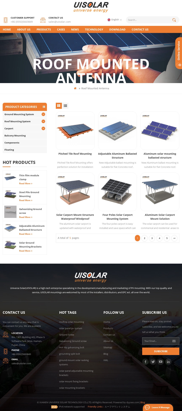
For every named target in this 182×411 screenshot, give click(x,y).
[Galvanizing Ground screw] (10, 212)
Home (7, 29)
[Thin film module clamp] (10, 178)
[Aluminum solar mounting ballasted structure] (160, 131)
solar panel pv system (70, 328)
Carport (8, 128)
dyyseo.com (132, 402)
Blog (105, 353)
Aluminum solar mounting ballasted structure (160, 155)
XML (105, 360)
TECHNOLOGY (94, 29)
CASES (61, 29)
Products (44, 29)
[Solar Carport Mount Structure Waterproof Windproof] (75, 192)
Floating (9, 149)
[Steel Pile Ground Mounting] (10, 195)
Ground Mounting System (19, 114)
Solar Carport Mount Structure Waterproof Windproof (75, 216)
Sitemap (107, 347)
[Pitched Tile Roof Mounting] (75, 131)
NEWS (75, 29)
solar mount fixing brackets (73, 381)
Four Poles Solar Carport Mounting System (118, 216)
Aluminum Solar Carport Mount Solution (160, 216)
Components (11, 142)
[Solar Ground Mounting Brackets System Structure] (10, 245)
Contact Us (109, 334)
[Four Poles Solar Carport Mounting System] (117, 192)
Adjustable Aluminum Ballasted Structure (117, 155)
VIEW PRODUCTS (77, 138)
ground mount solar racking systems (74, 362)
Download (117, 29)
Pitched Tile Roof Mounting (75, 153)
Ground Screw (66, 334)
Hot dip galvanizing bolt (71, 347)
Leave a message (161, 407)
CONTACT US (140, 29)
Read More (24, 183)
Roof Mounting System (17, 121)
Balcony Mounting (15, 135)
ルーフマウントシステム (117, 406)
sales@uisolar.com (60, 21)
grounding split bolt (69, 353)
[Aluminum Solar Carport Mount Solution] (160, 192)
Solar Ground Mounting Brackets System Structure (30, 245)
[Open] (178, 53)
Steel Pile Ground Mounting (29, 194)
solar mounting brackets (72, 387)
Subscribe (161, 351)
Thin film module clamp (29, 177)
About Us (23, 29)
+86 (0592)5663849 (22, 21)
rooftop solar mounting (71, 321)
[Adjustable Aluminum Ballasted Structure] (117, 131)
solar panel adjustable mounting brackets (76, 373)
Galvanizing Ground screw (30, 211)
